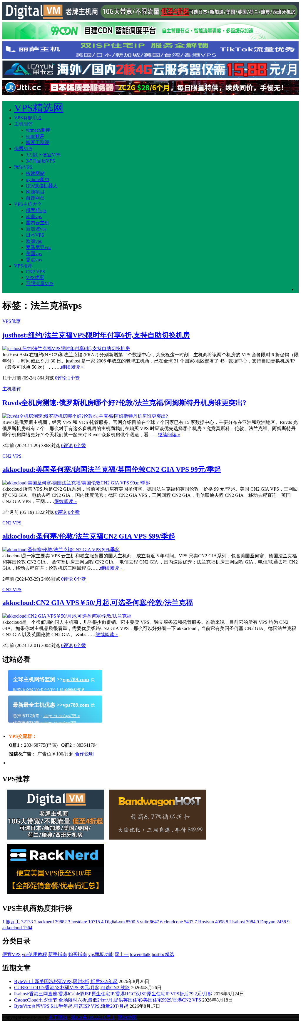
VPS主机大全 (28, 204)
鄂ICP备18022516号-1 (93, 1017)
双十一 (122, 954)
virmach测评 (38, 130)
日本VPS (35, 235)
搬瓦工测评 (37, 142)
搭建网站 (35, 173)
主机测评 (23, 123)
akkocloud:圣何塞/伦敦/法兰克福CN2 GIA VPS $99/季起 (88, 536)
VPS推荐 (23, 265)
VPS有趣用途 (28, 117)
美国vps (34, 253)
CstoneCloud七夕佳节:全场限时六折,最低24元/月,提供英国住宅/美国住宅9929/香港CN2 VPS (107, 999)
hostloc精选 (163, 954)
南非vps (34, 216)
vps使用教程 (34, 954)
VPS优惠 (35, 277)
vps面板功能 (100, 954)
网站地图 (127, 1017)
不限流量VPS (39, 283)
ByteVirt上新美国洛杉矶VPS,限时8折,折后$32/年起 (66, 981)
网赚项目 (35, 191)
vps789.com (76, 679)
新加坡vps (36, 228)
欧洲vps (34, 241)
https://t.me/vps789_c (61, 715)
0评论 (61, 377)
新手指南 (57, 954)
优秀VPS (23, 148)
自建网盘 (35, 197)
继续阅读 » (72, 367)
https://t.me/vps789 (59, 723)
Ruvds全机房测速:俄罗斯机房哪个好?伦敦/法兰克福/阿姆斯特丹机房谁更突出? (124, 403)
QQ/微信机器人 (42, 185)
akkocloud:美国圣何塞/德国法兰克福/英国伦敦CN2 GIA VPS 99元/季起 (111, 469)
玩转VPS (23, 167)
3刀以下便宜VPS (43, 154)
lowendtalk (140, 954)
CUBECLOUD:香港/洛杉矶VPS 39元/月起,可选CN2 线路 (72, 987)
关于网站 (58, 1017)
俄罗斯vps (36, 210)
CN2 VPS (35, 271)
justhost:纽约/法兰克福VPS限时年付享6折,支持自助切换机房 (96, 335)
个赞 (74, 377)
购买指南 (77, 954)
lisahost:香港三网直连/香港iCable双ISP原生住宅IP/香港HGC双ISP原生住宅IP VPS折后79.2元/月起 (113, 993)
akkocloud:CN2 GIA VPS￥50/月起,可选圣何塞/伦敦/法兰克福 (97, 602)
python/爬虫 (37, 179)
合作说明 (84, 753)
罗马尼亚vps (38, 247)
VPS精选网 (38, 108)
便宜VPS (11, 954)
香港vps (34, 259)
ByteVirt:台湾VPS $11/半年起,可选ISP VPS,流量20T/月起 (71, 1006)
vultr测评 (35, 136)
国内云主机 (37, 222)
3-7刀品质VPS (40, 160)
